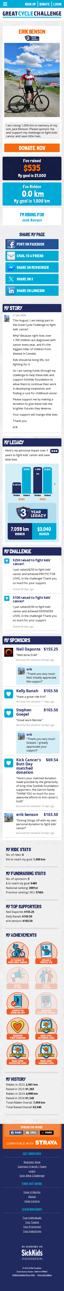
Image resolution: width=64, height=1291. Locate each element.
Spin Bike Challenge (32, 1175)
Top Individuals (32, 1217)
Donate (44, 4)
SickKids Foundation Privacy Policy (23, 1275)
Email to (30, 256)
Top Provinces (32, 1226)
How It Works (32, 1192)
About (32, 1196)
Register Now (32, 1162)
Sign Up (30, 4)
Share (18, 1132)
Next (56, 484)
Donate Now (32, 147)
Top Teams (32, 1222)
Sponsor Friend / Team (32, 1166)
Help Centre (32, 1201)
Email (33, 1132)
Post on (30, 244)
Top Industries (32, 1231)
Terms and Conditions (44, 1275)
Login (57, 4)
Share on (33, 267)
